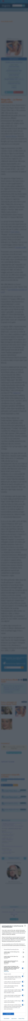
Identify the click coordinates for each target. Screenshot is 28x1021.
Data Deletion (6, 1018)
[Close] (25, 926)
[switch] (23, 952)
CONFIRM (8, 1013)
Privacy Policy (21, 1018)
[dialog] (14, 972)
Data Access (14, 1018)
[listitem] (14, 949)
